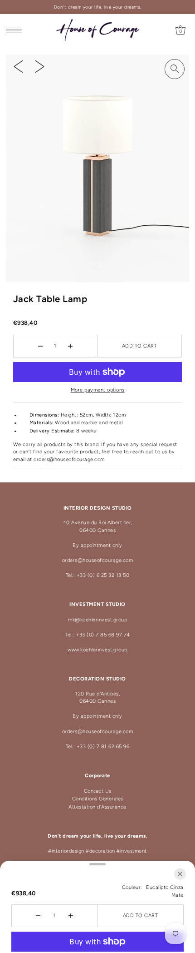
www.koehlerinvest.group (97, 650)
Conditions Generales (97, 799)
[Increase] (70, 346)
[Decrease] (40, 346)
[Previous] (18, 66)
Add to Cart (139, 346)
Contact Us (98, 791)
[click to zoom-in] (175, 69)
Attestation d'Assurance (97, 807)
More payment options (98, 390)
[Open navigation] (16, 30)
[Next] (39, 66)
